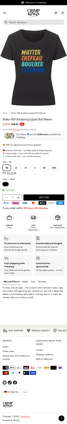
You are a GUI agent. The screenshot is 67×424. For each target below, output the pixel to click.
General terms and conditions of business (16, 357)
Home (5, 113)
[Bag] (62, 12)
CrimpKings (25, 416)
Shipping (16, 129)
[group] (11, 282)
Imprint (5, 346)
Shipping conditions (44, 354)
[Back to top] (61, 418)
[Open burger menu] (5, 13)
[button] (57, 13)
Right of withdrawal (44, 359)
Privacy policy (8, 351)
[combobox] (33, 22)
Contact (39, 350)
